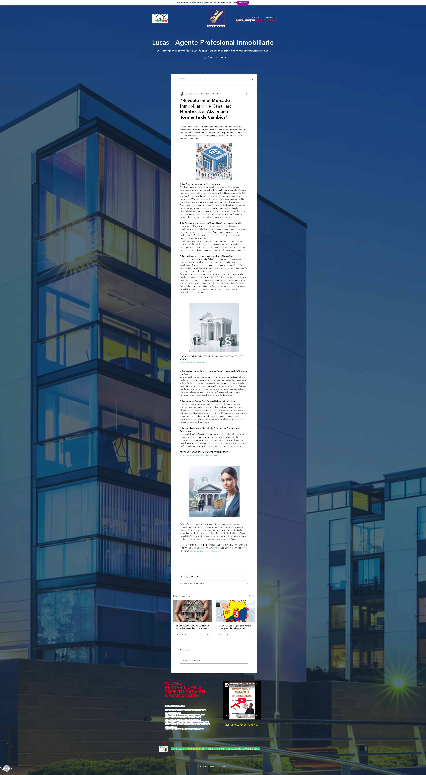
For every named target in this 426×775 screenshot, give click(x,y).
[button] (252, 79)
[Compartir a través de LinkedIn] (192, 577)
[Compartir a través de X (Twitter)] (186, 577)
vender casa (209, 79)
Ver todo (252, 596)
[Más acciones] (246, 94)
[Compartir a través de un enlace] (197, 577)
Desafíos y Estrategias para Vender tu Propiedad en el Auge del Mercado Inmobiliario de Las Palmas (235, 627)
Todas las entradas (180, 79)
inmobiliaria (195, 79)
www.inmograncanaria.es (252, 50)
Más (219, 79)
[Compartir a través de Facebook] (181, 577)
